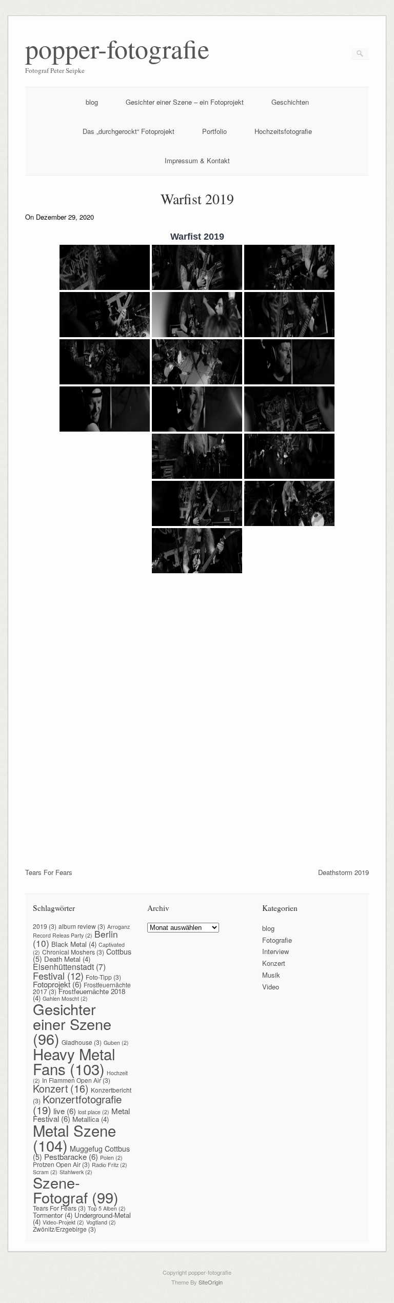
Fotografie (277, 940)
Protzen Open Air (61, 1164)
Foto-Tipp (103, 977)
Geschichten (290, 102)
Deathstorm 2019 (343, 872)
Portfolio (214, 131)
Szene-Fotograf (76, 1190)
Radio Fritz (109, 1165)
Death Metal (67, 959)
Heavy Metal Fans (74, 1061)
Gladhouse (82, 1042)
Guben (116, 1042)
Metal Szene (74, 1137)
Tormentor (52, 1215)
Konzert (61, 1088)
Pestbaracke (71, 1156)
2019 (44, 926)
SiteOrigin (211, 1282)
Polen (111, 1157)
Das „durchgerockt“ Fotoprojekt (128, 131)
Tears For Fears (48, 872)
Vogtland (101, 1222)
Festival (58, 975)
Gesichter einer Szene (72, 1023)
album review (81, 926)
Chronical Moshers (73, 951)
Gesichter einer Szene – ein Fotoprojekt (185, 102)
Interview (275, 951)
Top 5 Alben (107, 1208)
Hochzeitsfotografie (283, 131)
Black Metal (73, 944)
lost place (93, 1112)
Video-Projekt (63, 1222)
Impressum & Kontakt (197, 160)
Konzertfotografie (77, 1104)
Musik (271, 975)
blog (92, 102)
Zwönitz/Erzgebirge (64, 1228)
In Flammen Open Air (76, 1080)
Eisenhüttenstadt (69, 966)
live (64, 1110)
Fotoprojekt (57, 984)
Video (270, 986)
